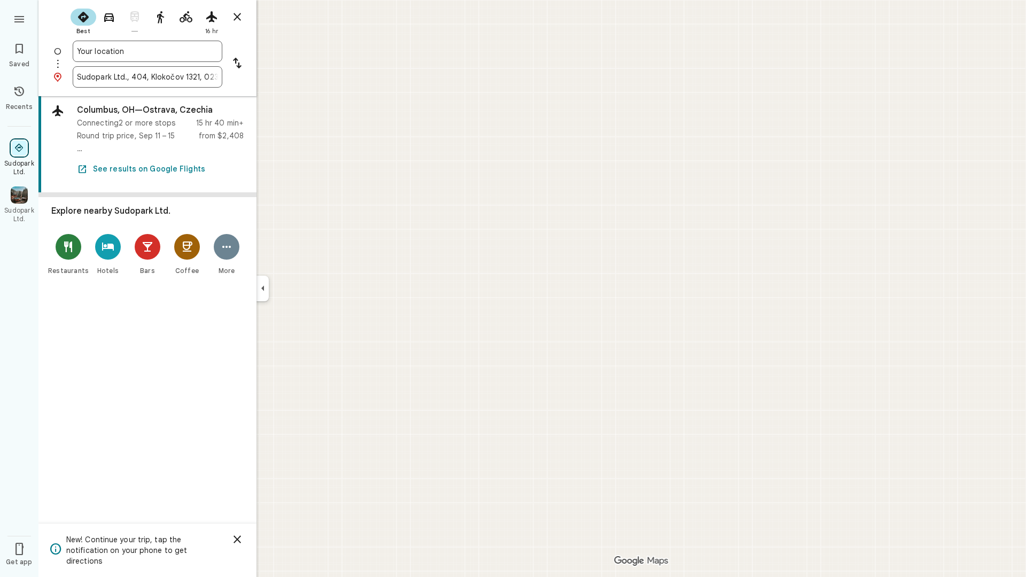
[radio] (83, 20)
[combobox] (147, 51)
